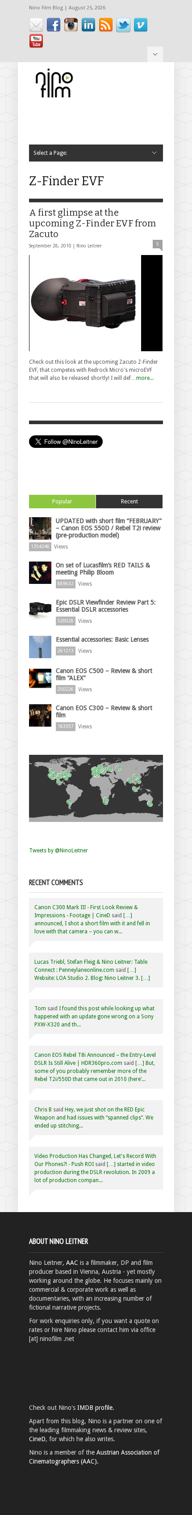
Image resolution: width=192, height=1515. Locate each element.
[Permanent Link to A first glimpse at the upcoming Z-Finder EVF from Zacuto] (96, 303)
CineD (37, 1439)
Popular (62, 501)
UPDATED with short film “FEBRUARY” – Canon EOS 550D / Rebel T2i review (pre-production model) (109, 528)
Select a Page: (155, 54)
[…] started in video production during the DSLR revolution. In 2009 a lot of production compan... (94, 1172)
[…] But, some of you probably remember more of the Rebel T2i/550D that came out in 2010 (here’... (94, 1071)
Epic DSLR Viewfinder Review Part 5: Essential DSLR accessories (106, 606)
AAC (72, 1262)
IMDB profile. (95, 1407)
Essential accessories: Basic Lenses (102, 639)
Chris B (43, 1109)
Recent (129, 501)
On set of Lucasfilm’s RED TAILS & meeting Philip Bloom (103, 569)
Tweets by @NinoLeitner (58, 850)
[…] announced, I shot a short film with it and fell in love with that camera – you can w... (92, 923)
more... (145, 378)
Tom (40, 1008)
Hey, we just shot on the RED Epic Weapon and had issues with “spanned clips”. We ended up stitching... (93, 1117)
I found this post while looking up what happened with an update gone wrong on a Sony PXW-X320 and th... (94, 1016)
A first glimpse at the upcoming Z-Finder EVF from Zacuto (92, 223)
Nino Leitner (89, 245)
